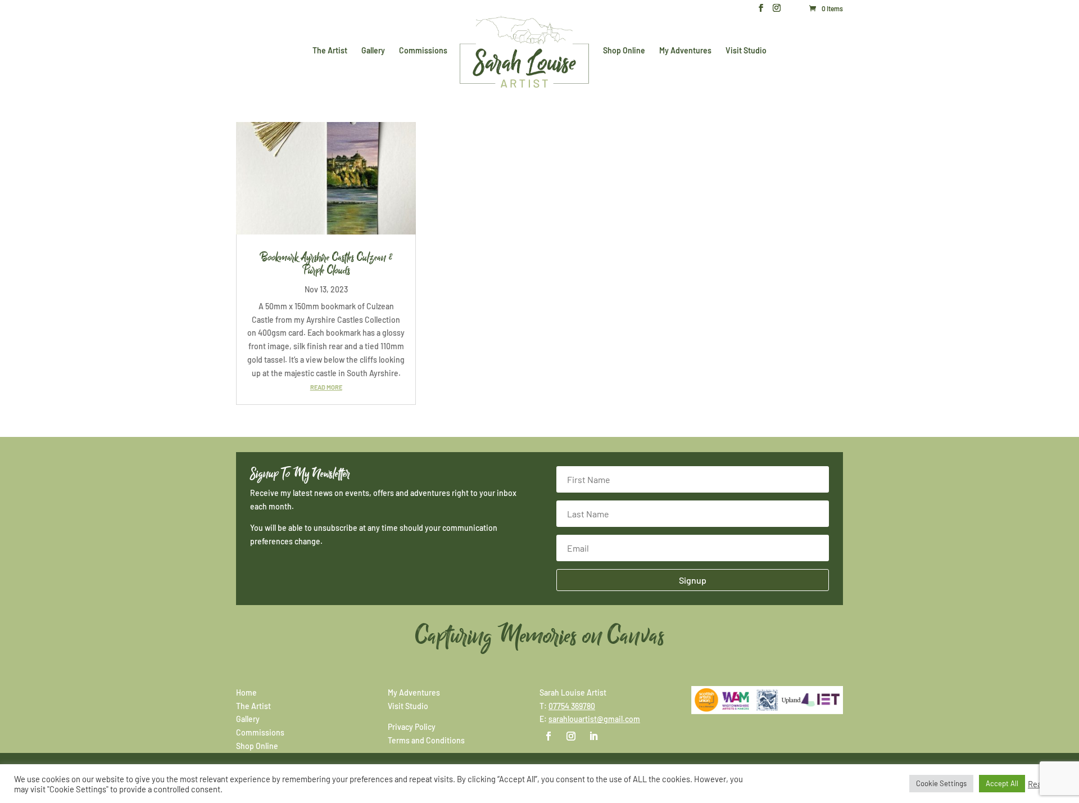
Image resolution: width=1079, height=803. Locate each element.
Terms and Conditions (426, 740)
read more (326, 387)
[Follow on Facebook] (548, 736)
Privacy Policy (412, 727)
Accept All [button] (1002, 783)
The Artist (329, 51)
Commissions (423, 51)
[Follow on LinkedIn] (593, 736)
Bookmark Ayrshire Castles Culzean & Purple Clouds (326, 264)
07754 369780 (571, 706)
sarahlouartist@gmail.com (594, 719)
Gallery (373, 51)
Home (246, 692)
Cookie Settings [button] (941, 783)
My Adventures (685, 51)
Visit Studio (746, 51)
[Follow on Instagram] (571, 736)
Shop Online (624, 51)
